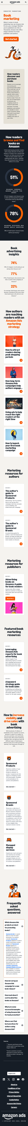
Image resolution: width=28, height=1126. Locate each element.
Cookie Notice (14, 1100)
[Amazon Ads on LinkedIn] (4, 1079)
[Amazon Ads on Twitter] (8, 1079)
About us (14, 1085)
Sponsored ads (10, 934)
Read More (10, 598)
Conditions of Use (14, 1088)
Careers (14, 1107)
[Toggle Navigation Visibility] (2, 2)
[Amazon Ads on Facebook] (23, 1079)
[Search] (26, 2)
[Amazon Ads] (13, 2)
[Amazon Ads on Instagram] (13, 1079)
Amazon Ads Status (14, 1103)
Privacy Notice (14, 1092)
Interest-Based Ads (14, 1096)
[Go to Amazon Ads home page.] (14, 1116)
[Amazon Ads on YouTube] (18, 1079)
